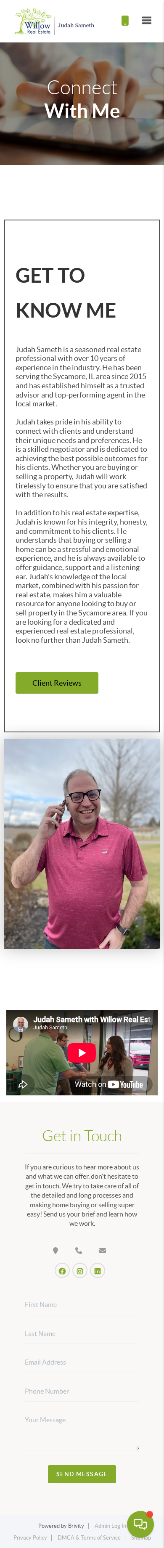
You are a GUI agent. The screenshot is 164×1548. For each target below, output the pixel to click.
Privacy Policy (30, 1538)
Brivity (76, 1526)
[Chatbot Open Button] (140, 1524)
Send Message (82, 1474)
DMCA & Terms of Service (89, 1538)
